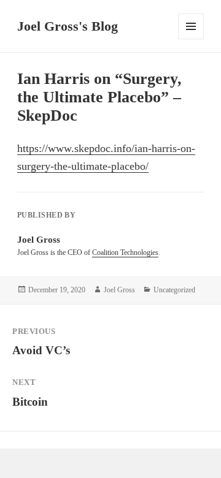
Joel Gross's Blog (67, 26)
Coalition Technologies (125, 252)
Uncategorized (174, 290)
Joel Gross (119, 290)
